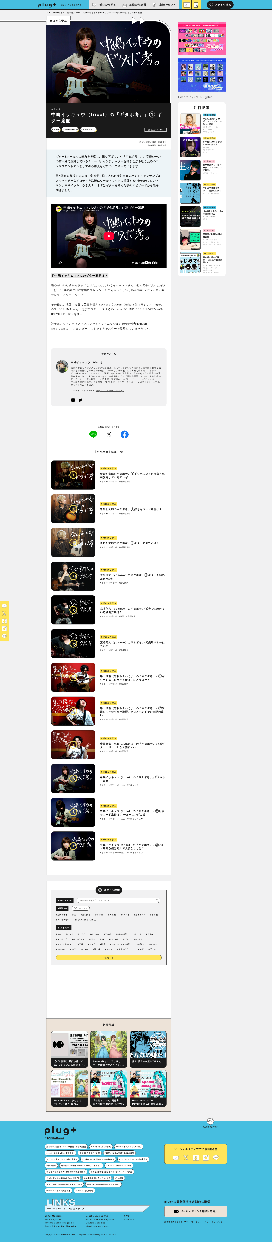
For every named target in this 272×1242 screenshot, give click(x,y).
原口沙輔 (86, 915)
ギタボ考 (119, 1178)
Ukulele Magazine (95, 1223)
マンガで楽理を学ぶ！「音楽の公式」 (212, 189)
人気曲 (113, 915)
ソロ (59, 934)
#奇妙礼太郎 (124, 481)
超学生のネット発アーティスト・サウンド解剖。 (212, 167)
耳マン (127, 1216)
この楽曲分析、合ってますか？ (97, 1178)
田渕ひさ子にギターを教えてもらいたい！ (64, 1184)
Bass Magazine (53, 1219)
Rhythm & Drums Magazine (59, 1223)
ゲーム (153, 949)
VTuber (61, 949)
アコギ (108, 934)
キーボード (62, 939)
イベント (125, 915)
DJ (75, 915)
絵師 (142, 949)
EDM (127, 939)
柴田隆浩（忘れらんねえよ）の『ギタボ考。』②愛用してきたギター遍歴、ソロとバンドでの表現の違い (132, 712)
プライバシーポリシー (193, 1222)
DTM (93, 939)
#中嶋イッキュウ (135, 785)
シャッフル (82, 908)
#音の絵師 (51, 1165)
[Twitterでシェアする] (109, 434)
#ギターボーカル (117, 785)
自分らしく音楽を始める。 (71, 5)
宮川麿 (155, 915)
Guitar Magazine (54, 1216)
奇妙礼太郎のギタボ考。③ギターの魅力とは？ (129, 543)
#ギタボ (113, 481)
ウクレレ (139, 939)
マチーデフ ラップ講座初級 (58, 1191)
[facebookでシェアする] (125, 434)
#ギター (104, 481)
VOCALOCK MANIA (86, 920)
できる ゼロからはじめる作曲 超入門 (62, 1178)
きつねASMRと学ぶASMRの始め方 (212, 143)
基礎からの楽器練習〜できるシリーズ (103, 1184)
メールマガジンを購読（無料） (199, 1211)
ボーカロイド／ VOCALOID (129, 1147)
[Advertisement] (135, 991)
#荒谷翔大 (123, 583)
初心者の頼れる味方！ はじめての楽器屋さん (212, 260)
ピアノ (82, 934)
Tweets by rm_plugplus (195, 97)
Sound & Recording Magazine (60, 1226)
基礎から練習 (137, 4)
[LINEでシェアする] (93, 434)
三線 (81, 944)
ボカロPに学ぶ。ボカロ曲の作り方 (213, 212)
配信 (103, 944)
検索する (108, 958)
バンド (70, 934)
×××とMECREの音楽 (101, 1147)
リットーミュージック (214, 1222)
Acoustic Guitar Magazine (100, 1219)
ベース (139, 934)
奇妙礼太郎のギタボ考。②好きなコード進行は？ (131, 509)
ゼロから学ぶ (107, 4)
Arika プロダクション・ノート (118, 1165)
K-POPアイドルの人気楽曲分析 (133, 1159)
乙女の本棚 (62, 915)
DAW (85, 949)
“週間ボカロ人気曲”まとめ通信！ (119, 1153)
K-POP (100, 915)
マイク (74, 949)
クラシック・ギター (65, 944)
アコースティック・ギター (122, 944)
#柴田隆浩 (123, 684)
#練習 (121, 616)
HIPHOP (114, 939)
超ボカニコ (140, 915)
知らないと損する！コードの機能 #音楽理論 (66, 1147)
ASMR (154, 944)
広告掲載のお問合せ (173, 1222)
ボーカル (95, 934)
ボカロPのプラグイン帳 (89, 1153)
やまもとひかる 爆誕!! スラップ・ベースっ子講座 (212, 121)
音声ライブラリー (125, 949)
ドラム (150, 934)
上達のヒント (167, 4)
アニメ (109, 949)
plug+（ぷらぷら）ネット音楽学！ (60, 1153)
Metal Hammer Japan (97, 1226)
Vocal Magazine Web (97, 1216)
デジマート (129, 1219)
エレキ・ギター (63, 920)
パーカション (78, 939)
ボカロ (142, 944)
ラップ (92, 944)
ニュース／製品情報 (85, 1191)
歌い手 (97, 949)
